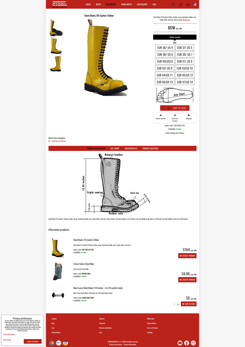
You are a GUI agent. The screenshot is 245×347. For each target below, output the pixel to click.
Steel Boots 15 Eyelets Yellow (86, 240)
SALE (154, 4)
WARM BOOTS (126, 4)
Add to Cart (179, 108)
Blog (53, 323)
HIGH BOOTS (111, 4)
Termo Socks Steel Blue (83, 264)
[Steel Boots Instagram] (193, 342)
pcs (178, 304)
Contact (54, 318)
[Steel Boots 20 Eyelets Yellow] (56, 27)
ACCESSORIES (142, 4)
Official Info (150, 318)
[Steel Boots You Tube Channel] (179, 342)
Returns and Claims (105, 327)
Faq (53, 327)
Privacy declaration (130, 344)
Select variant (188, 255)
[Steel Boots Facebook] (186, 342)
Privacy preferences (115, 344)
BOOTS (98, 4)
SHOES (88, 4)
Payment (102, 323)
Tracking (149, 332)
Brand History (56, 332)
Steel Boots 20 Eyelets (58, 141)
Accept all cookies (32, 341)
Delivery (102, 318)
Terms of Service (152, 327)
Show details (7, 340)
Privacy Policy (151, 323)
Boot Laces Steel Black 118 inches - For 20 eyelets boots (98, 288)
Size (100, 332)
